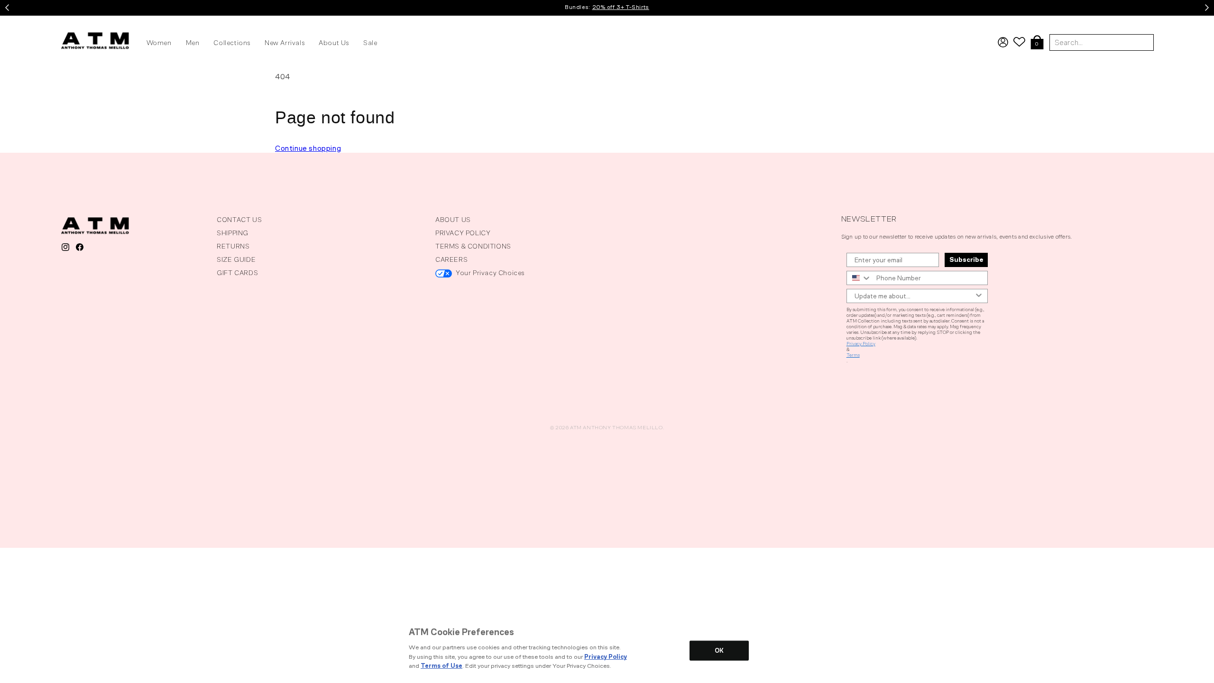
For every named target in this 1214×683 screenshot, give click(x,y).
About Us (334, 43)
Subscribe (966, 260)
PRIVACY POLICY (462, 233)
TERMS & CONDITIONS (473, 246)
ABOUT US (453, 220)
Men (193, 43)
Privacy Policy (860, 344)
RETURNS (233, 246)
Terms (853, 355)
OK (719, 650)
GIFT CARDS (237, 273)
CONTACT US (239, 220)
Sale (370, 43)
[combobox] (859, 278)
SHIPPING (232, 233)
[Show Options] (979, 296)
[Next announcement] (1207, 7)
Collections (231, 43)
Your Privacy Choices (490, 273)
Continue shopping (308, 148)
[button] (1037, 43)
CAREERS (451, 260)
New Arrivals (284, 43)
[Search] (1203, 21)
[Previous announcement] (7, 7)
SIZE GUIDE (236, 260)
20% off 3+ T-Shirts (620, 7)
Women (159, 43)
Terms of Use (441, 665)
